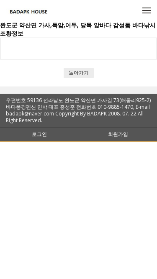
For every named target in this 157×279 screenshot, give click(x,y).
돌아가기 (79, 72)
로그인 (39, 134)
